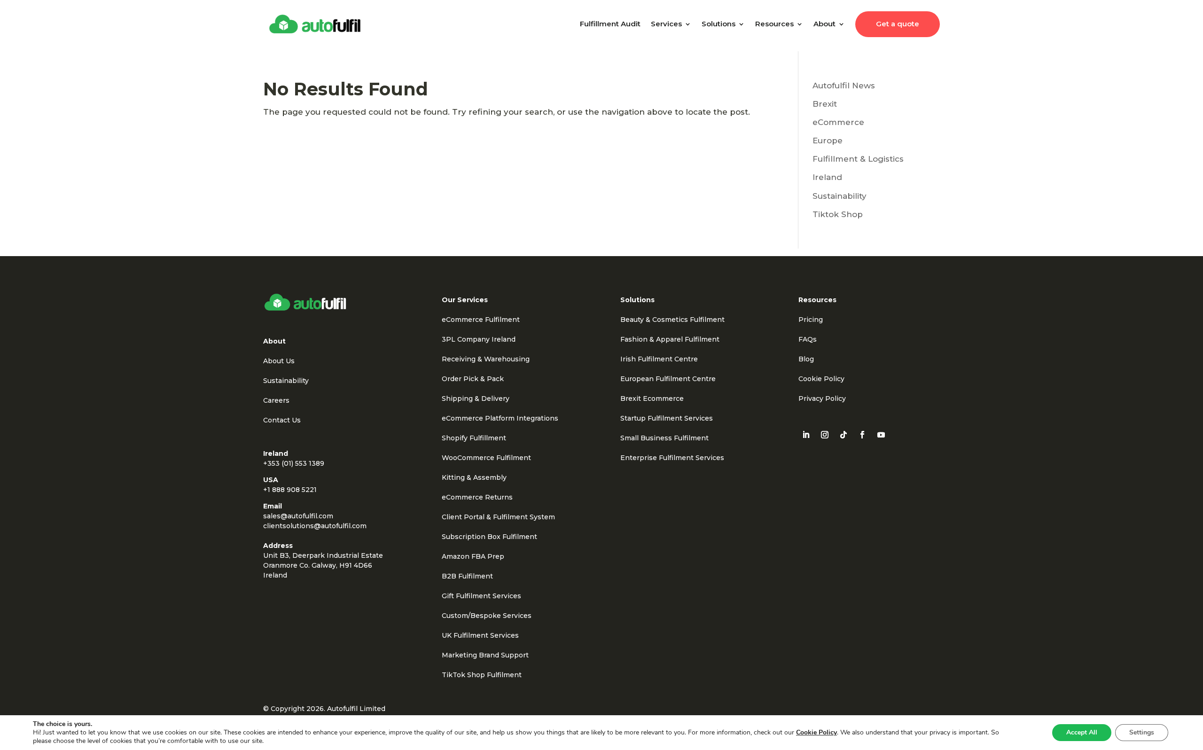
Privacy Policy (822, 398)
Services (666, 23)
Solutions (718, 23)
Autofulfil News (843, 85)
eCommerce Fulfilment (481, 319)
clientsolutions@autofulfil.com (315, 526)
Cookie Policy (821, 379)
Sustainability (839, 196)
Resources (774, 23)
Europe (827, 140)
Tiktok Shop (837, 214)
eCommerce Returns (477, 497)
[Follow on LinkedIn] (805, 434)
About (824, 23)
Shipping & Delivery (475, 398)
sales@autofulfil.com (298, 516)
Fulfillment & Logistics (858, 159)
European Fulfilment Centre (668, 379)
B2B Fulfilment (467, 576)
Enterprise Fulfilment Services (672, 457)
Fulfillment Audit (610, 23)
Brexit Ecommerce (652, 398)
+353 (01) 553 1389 (293, 463)
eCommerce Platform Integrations (500, 418)
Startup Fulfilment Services (666, 418)
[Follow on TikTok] (843, 434)
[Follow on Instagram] (824, 434)
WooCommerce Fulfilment (486, 457)
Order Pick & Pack (473, 379)
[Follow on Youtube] (881, 434)
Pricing (810, 319)
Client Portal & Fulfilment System (498, 517)
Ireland (827, 177)
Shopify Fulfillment (474, 438)
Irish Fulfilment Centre (659, 359)
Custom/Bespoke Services (486, 615)
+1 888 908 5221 (290, 489)
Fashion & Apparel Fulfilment (669, 339)
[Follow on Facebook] (862, 434)
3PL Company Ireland (479, 339)
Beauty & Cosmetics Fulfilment (672, 319)
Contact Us (282, 420)
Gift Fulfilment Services (481, 596)
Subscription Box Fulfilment (489, 536)
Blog (806, 359)
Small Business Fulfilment (664, 438)
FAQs (807, 339)
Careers (276, 400)
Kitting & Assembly (474, 477)
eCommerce (838, 122)
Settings (1141, 732)
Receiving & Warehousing (486, 359)
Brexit (824, 104)
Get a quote (897, 23)
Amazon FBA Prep (473, 556)
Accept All (1081, 732)
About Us (279, 361)
